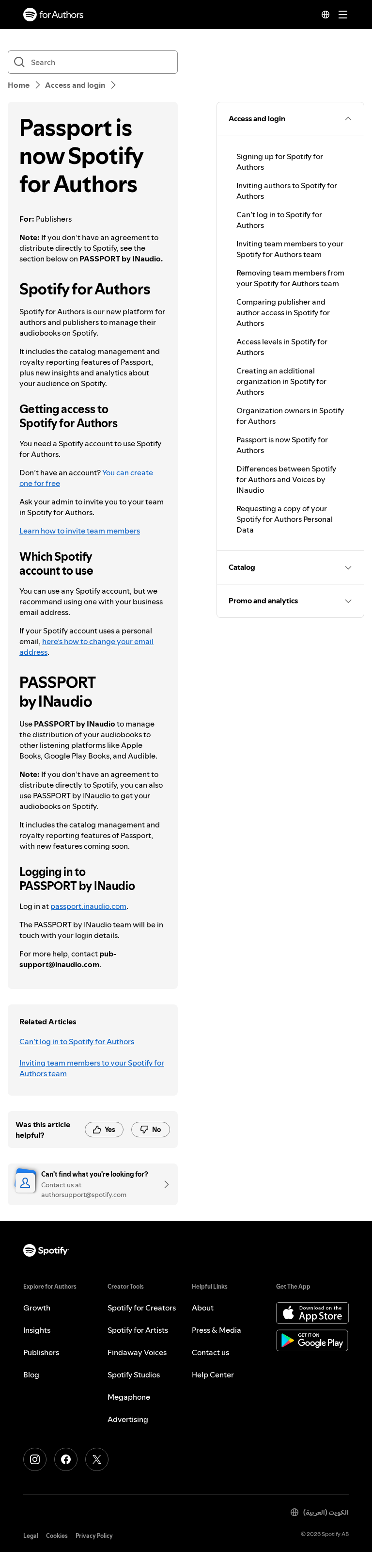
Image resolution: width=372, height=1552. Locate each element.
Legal (30, 1536)
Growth (36, 1307)
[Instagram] (34, 1459)
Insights (36, 1330)
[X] (96, 1459)
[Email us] (163, 1184)
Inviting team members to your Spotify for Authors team (91, 1068)
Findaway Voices (137, 1352)
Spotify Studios (134, 1374)
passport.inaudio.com (88, 906)
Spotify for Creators (142, 1307)
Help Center (213, 1374)
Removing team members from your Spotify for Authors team (290, 278)
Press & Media (216, 1330)
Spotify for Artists (138, 1330)
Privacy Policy (94, 1536)
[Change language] (325, 14)
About (203, 1307)
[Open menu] (343, 14)
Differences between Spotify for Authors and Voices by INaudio (286, 479)
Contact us (210, 1352)
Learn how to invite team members (79, 530)
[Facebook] (66, 1459)
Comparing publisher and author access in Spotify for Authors (283, 312)
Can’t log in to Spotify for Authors (76, 1041)
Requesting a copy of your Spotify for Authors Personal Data (284, 519)
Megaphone (129, 1396)
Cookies (57, 1536)
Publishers (41, 1352)
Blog (31, 1374)
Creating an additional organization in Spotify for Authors (281, 381)
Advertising (128, 1419)
